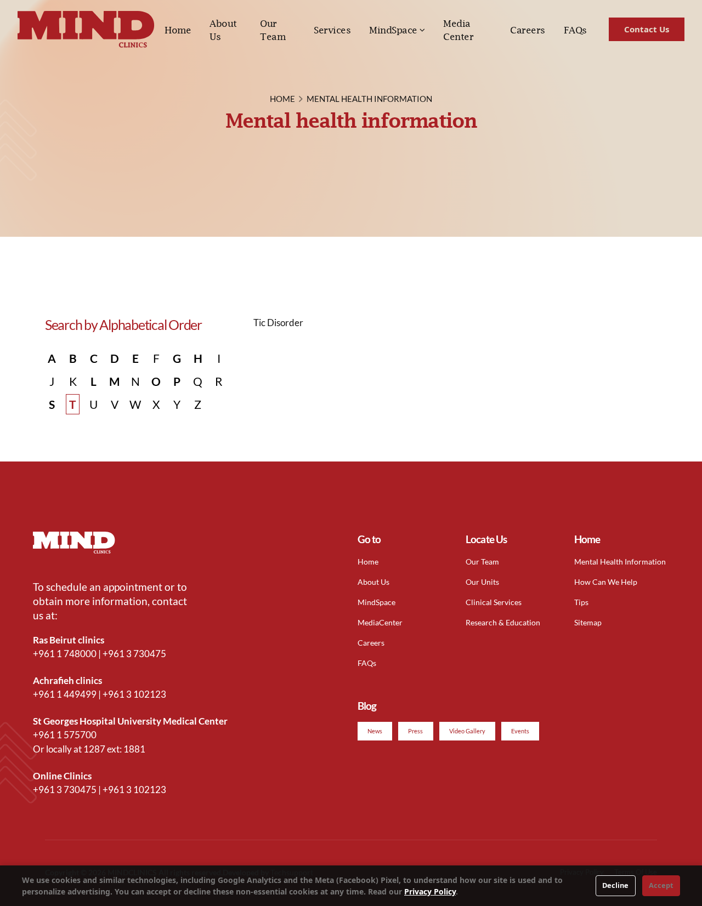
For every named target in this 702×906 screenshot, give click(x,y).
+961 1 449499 (65, 694)
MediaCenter (380, 622)
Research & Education (503, 622)
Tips (581, 602)
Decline (615, 885)
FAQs (575, 30)
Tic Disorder (278, 322)
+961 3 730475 (134, 653)
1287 (94, 749)
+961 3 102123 (134, 694)
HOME (282, 99)
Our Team (272, 30)
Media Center (458, 30)
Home (178, 30)
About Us (223, 30)
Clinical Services (494, 602)
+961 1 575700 (65, 734)
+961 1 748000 (65, 653)
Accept (661, 885)
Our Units (482, 581)
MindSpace (393, 30)
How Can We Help (605, 581)
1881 (134, 749)
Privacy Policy (430, 891)
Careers (527, 30)
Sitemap (588, 622)
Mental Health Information (620, 561)
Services (332, 30)
